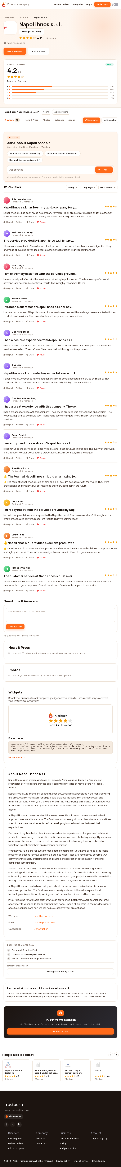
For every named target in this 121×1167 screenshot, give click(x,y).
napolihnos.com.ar (44, 916)
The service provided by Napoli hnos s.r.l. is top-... (39, 240)
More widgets (15, 757)
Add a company (16, 1148)
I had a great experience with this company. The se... (41, 406)
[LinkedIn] (19, 1124)
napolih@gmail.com (44, 922)
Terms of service (80, 1161)
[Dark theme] (115, 4)
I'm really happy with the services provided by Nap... (40, 510)
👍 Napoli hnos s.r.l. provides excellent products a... (40, 543)
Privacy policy (63, 1161)
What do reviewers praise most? (62, 153)
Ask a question (15, 626)
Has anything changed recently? (24, 160)
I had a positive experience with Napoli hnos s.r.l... (39, 340)
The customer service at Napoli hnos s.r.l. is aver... (39, 576)
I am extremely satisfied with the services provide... (40, 274)
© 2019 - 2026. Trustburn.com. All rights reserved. (28, 1161)
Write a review (61, 4)
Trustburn (13, 1104)
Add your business (68, 1148)
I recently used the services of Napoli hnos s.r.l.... (38, 443)
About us (40, 1138)
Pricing (63, 1143)
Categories (77, 4)
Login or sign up (99, 1138)
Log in (89, 4)
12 (66, 725)
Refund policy (98, 1161)
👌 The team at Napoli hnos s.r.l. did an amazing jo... (40, 476)
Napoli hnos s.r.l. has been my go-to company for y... (40, 207)
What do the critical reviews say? (25, 153)
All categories (15, 1138)
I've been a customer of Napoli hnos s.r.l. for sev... (38, 307)
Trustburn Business (69, 1138)
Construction (24, 17)
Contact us (41, 1143)
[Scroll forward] (116, 1054)
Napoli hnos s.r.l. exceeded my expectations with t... (41, 373)
